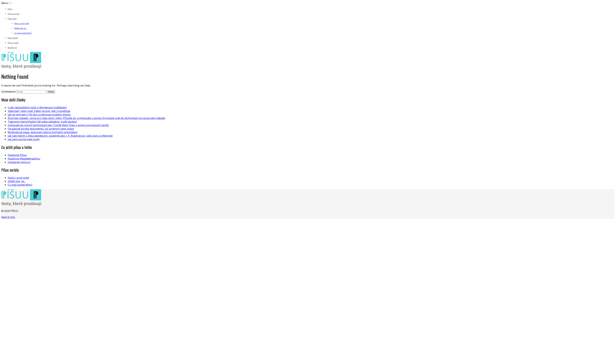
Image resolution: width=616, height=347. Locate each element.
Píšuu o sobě (13, 42)
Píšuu (10, 9)
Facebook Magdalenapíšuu (24, 158)
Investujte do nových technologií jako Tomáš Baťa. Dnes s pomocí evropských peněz (58, 125)
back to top (8, 217)
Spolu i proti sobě (21, 23)
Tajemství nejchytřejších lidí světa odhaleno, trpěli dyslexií (42, 121)
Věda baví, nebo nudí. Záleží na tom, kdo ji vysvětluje (39, 111)
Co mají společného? (23, 33)
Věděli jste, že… (20, 28)
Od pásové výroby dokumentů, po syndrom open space (41, 128)
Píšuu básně (13, 38)
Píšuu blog (12, 18)
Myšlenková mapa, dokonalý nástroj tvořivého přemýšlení (42, 132)
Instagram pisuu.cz (19, 162)
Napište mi (12, 47)
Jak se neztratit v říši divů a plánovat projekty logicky (39, 114)
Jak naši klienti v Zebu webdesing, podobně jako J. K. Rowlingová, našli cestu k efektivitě (60, 136)
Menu (4, 3)
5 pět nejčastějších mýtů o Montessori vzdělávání (37, 107)
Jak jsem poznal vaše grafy (24, 139)
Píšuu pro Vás (13, 14)
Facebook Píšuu (17, 155)
